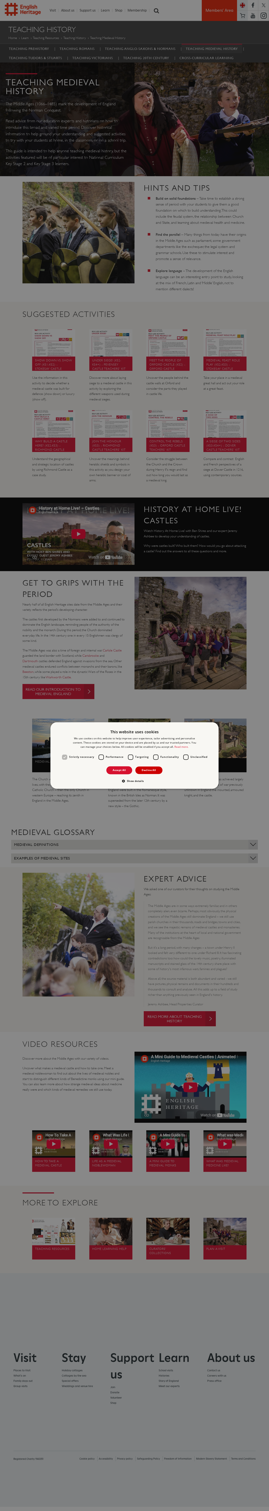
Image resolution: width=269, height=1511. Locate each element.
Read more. (181, 747)
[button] (134, 781)
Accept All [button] (119, 770)
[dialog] (134, 755)
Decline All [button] (149, 770)
